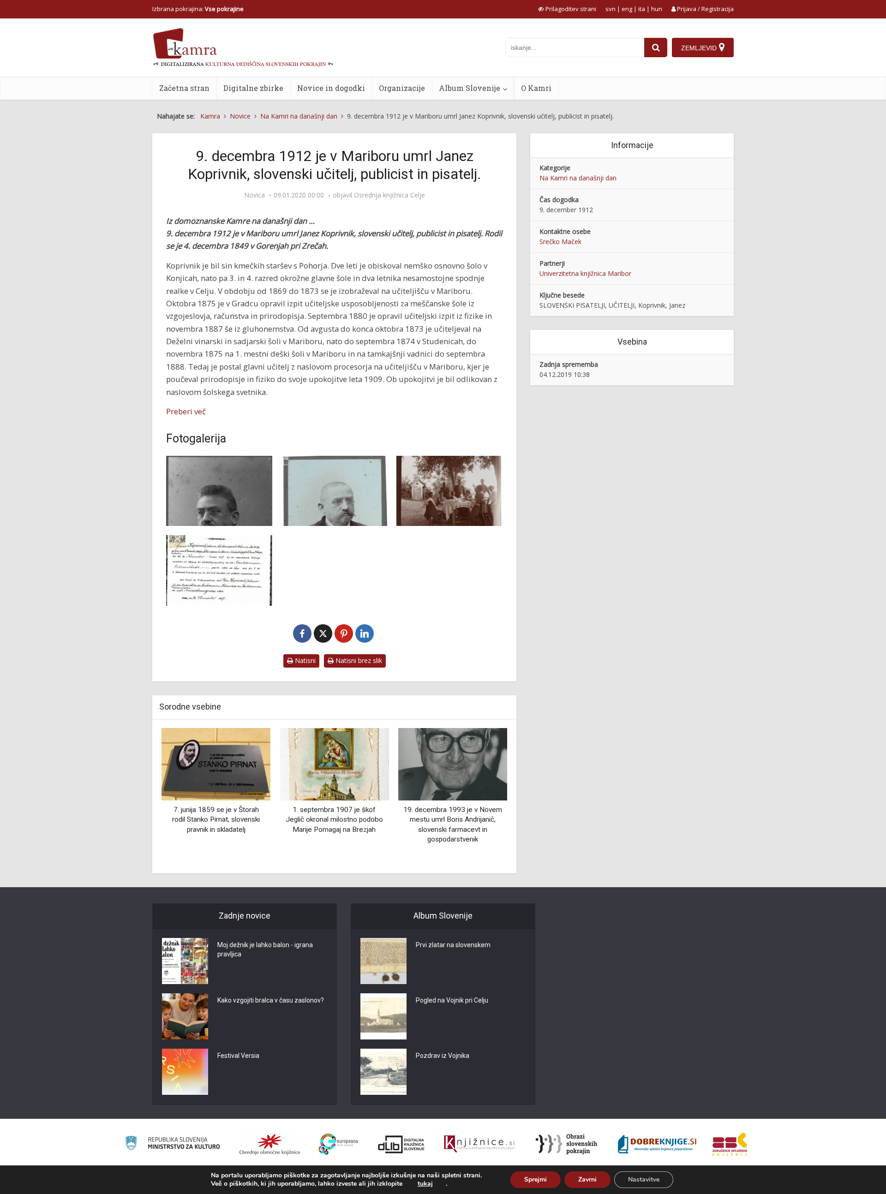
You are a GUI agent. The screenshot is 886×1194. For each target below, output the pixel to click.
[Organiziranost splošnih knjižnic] (270, 1144)
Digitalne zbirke (253, 88)
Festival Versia (238, 1055)
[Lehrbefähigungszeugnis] (219, 570)
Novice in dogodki (331, 88)
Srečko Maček (560, 241)
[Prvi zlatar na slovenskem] (383, 961)
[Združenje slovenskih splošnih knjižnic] (479, 1144)
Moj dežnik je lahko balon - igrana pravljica (265, 949)
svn (610, 9)
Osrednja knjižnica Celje (389, 195)
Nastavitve (643, 1179)
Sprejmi (535, 1179)
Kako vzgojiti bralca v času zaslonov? (270, 1000)
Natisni (304, 660)
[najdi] (655, 47)
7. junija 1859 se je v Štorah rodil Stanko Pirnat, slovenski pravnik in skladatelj (216, 820)
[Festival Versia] (185, 1072)
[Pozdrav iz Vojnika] (383, 1072)
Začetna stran (184, 88)
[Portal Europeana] (338, 1144)
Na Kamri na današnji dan (578, 177)
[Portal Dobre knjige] (657, 1144)
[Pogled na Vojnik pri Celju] (383, 1016)
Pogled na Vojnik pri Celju (452, 1000)
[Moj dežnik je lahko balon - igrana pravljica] (185, 961)
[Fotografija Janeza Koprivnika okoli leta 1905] (334, 491)
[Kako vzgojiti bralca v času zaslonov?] (185, 1016)
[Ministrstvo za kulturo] (172, 1144)
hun (656, 9)
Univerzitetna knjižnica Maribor (585, 273)
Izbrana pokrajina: (198, 9)
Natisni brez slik (358, 660)
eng (627, 9)
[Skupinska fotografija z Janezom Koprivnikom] (449, 491)
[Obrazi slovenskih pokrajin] (566, 1144)
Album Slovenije (469, 88)
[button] (484, 797)
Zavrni (587, 1179)
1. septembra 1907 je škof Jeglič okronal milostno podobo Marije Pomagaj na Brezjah (334, 820)
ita (641, 9)
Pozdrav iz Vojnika (442, 1055)
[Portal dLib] (401, 1144)
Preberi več (186, 411)
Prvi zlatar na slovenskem (453, 945)
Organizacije (402, 88)
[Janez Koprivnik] (219, 491)
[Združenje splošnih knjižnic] (729, 1144)
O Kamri (536, 88)
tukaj (425, 1184)
